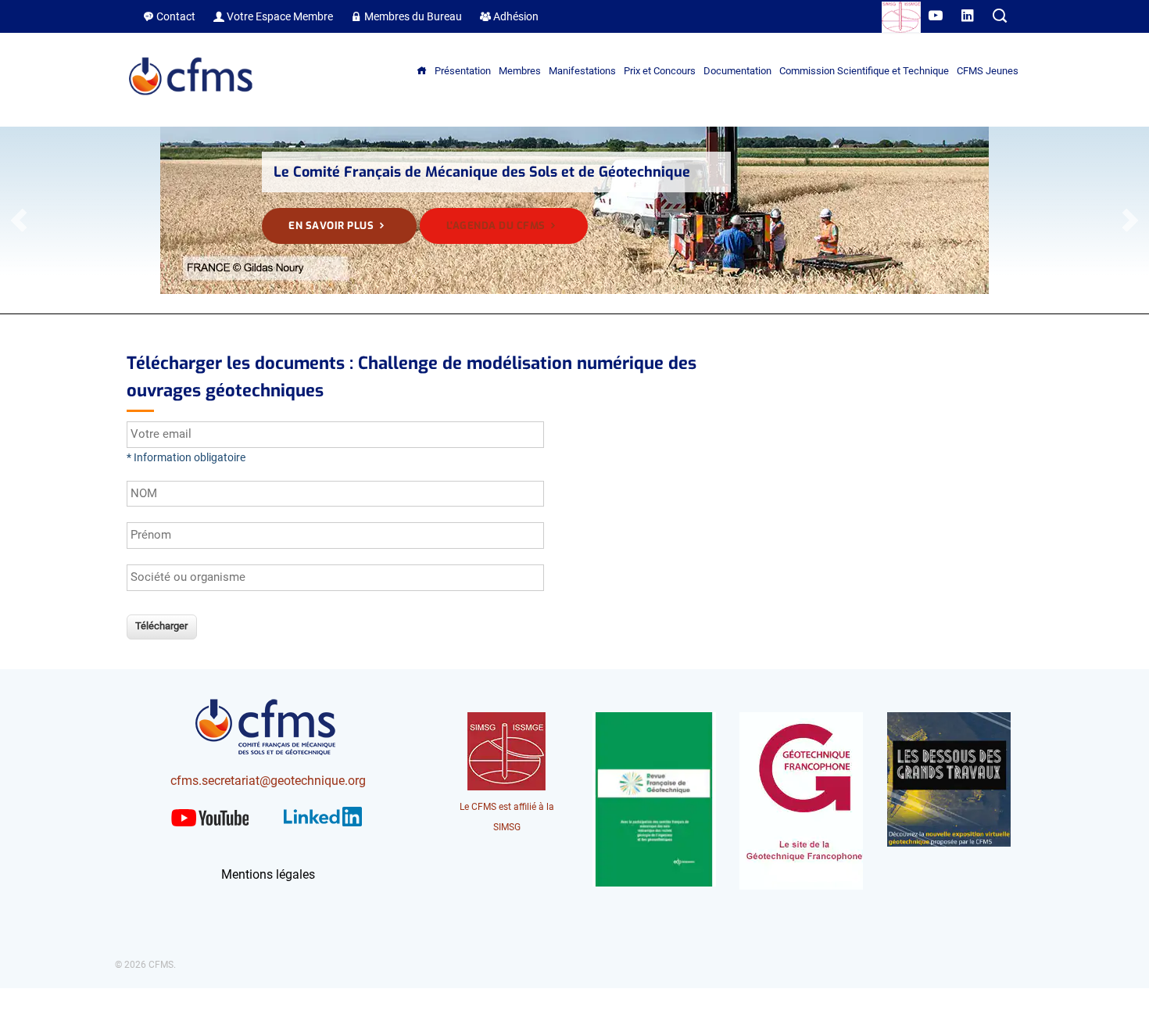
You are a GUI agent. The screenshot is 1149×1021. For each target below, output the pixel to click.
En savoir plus (332, 225)
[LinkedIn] (323, 829)
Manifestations (582, 71)
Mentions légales (268, 874)
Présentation (463, 71)
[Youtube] (937, 16)
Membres (520, 71)
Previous (19, 220)
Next (1129, 220)
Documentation (737, 71)
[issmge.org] (901, 20)
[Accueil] (191, 100)
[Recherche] (1000, 16)
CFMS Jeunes (987, 71)
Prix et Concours (660, 71)
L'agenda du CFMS (497, 225)
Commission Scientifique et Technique (864, 71)
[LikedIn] (969, 16)
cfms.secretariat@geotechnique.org (268, 780)
